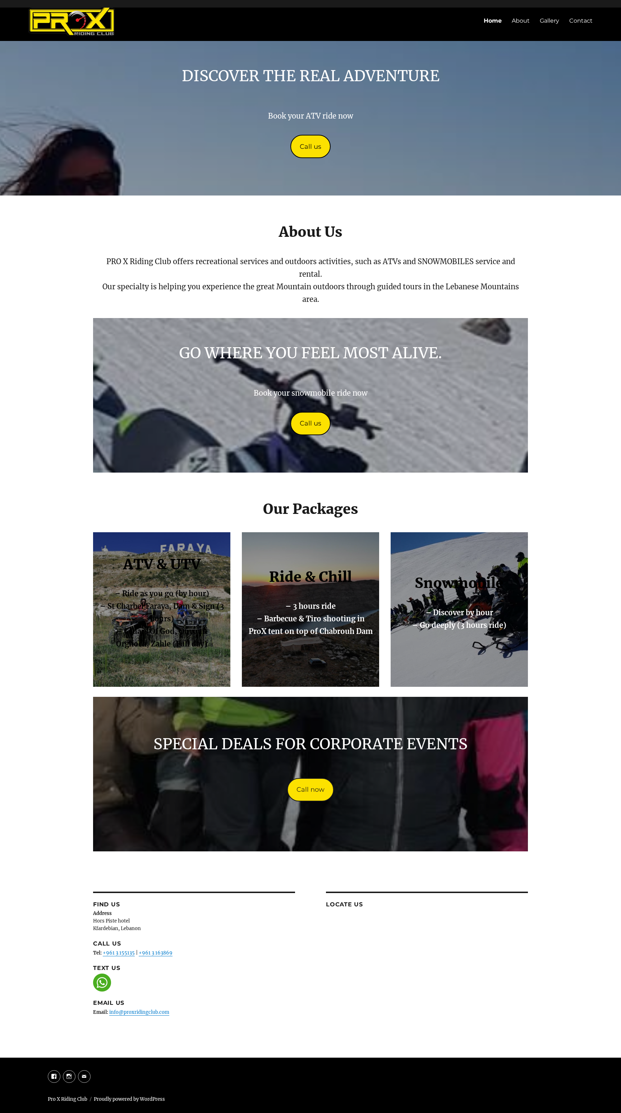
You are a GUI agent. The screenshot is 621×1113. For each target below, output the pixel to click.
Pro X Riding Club (67, 1099)
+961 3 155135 (119, 953)
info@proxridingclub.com (139, 1012)
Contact (581, 20)
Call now (310, 790)
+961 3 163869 (155, 953)
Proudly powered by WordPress (129, 1099)
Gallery (549, 20)
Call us (310, 147)
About (521, 20)
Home (493, 20)
